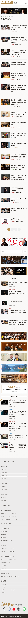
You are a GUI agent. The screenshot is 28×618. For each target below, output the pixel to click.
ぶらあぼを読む (5, 528)
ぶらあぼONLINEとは (7, 556)
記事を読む (4, 466)
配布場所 (4, 534)
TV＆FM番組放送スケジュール (9, 519)
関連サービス (5, 573)
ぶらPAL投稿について (7, 540)
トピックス (4, 475)
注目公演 (4, 478)
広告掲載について (6, 562)
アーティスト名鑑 (6, 524)
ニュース (4, 469)
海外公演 (4, 486)
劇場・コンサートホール (8, 548)
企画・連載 (4, 472)
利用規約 (4, 565)
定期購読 (4, 537)
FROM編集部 (5, 489)
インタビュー (5, 481)
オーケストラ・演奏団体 (8, 551)
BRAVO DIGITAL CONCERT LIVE (10, 576)
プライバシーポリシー (7, 568)
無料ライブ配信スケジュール (9, 513)
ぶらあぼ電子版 (6, 531)
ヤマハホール (5, 500)
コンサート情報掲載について (9, 559)
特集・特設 (4, 494)
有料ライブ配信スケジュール (9, 516)
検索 (25, 251)
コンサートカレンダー (7, 461)
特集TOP (4, 497)
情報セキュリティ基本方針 (8, 590)
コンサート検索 (5, 505)
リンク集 (3, 546)
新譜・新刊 (4, 484)
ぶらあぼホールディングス (8, 584)
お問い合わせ (5, 593)
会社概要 (3, 581)
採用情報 (4, 587)
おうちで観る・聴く (7, 510)
